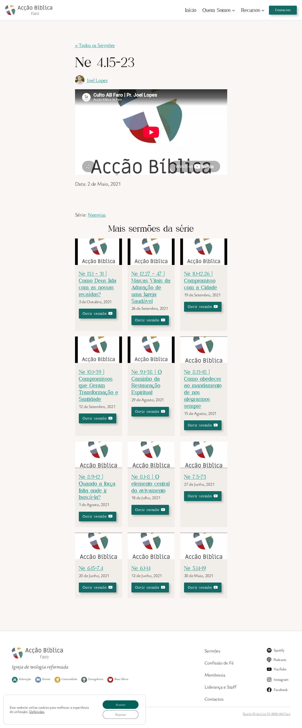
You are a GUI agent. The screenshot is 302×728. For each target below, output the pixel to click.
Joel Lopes (97, 80)
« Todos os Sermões (95, 45)
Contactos (283, 10)
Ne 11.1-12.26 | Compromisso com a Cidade (200, 280)
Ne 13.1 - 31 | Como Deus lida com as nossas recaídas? (97, 283)
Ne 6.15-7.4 (91, 568)
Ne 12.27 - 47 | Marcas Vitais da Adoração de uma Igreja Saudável (150, 287)
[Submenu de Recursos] (262, 10)
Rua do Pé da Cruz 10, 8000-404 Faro (266, 713)
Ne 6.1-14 (141, 568)
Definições (36, 712)
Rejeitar (120, 714)
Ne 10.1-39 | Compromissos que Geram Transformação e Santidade (98, 385)
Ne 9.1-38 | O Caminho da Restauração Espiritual (146, 382)
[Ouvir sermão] (98, 263)
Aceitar (121, 704)
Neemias (97, 214)
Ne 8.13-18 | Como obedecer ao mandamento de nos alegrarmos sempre (203, 388)
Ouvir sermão (95, 313)
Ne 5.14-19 (195, 568)
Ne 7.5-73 (195, 476)
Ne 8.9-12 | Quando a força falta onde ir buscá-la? (97, 486)
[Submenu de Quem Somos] (233, 10)
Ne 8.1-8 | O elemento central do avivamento (150, 483)
